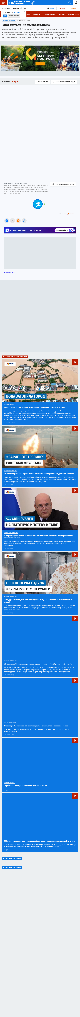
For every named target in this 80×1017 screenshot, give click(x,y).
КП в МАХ (61, 14)
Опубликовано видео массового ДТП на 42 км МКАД (27, 786)
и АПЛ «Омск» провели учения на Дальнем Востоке (39, 474)
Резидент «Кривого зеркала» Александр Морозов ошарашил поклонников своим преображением (36, 730)
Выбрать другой (14, 16)
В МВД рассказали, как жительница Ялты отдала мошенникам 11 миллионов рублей (38, 601)
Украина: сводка (49, 14)
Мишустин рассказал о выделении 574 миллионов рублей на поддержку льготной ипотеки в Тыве (39, 537)
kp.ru (16, 82)
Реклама (62, 8)
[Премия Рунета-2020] (32, 3)
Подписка (73, 8)
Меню (3, 2)
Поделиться (43, 81)
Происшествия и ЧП (9, 404)
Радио (52, 8)
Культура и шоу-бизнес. (10, 722)
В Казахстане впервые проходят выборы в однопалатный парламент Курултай (39, 841)
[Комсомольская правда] (19, 2)
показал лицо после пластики (36, 726)
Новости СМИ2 (9, 273)
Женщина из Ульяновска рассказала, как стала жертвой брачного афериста (38, 664)
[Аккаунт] (76, 2)
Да (5, 16)
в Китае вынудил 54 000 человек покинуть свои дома (34, 407)
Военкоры (36, 14)
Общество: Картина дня (9, 20)
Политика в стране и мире (11, 532)
